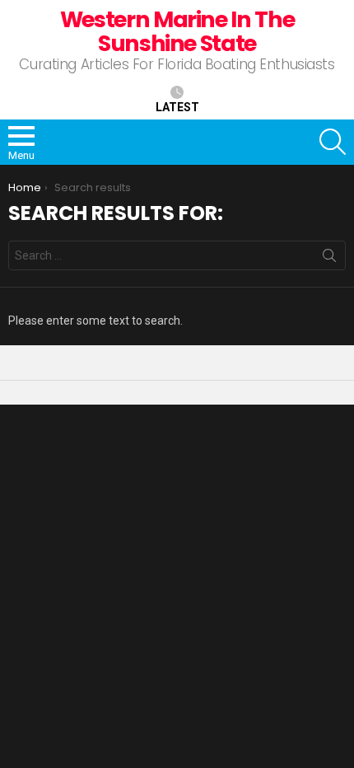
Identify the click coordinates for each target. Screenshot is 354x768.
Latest (177, 107)
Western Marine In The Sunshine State (177, 31)
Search (329, 259)
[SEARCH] (332, 141)
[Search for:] (177, 255)
